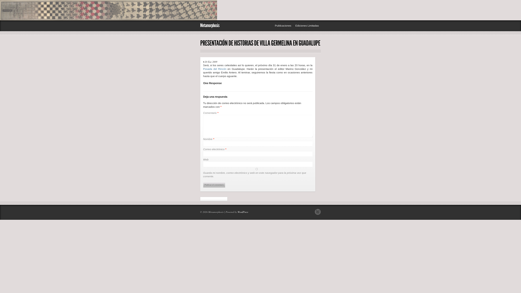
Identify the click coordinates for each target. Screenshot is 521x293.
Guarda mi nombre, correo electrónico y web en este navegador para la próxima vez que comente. (254, 174)
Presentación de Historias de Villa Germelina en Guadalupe (260, 43)
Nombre (208, 139)
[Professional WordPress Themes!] (318, 214)
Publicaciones (283, 25)
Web (206, 159)
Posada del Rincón (214, 69)
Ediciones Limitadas (307, 25)
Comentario (210, 113)
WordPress (243, 212)
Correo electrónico (214, 149)
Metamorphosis (209, 25)
